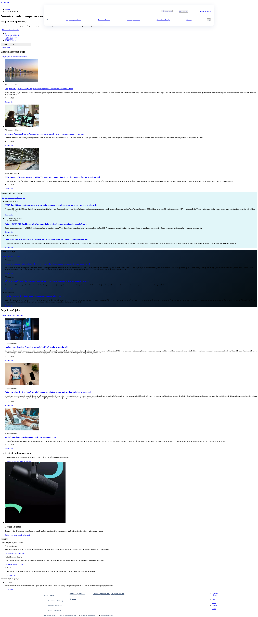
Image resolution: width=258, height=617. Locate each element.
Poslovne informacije (55, 605)
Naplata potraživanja (54, 610)
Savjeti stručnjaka (10, 40)
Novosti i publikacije (77, 594)
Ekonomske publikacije (12, 35)
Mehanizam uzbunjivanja (88, 615)
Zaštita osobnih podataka (68, 615)
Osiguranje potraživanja (55, 601)
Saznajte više (5, 2)
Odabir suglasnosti (107, 615)
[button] (48, 20)
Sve (6, 33)
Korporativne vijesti (11, 37)
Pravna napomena (49, 615)
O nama (73, 599)
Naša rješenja (9, 39)
